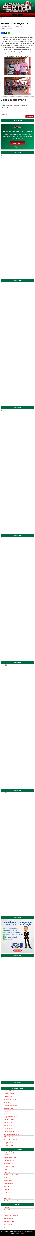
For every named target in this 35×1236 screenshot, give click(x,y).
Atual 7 (6, 1195)
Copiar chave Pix (17, 143)
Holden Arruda (8, 1111)
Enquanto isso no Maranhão (12, 1134)
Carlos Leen (7, 1178)
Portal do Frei (8, 1183)
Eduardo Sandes (9, 1119)
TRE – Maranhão (9, 1221)
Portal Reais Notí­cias (10, 1105)
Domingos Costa (9, 1166)
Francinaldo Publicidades (12, 1140)
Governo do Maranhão (11, 1216)
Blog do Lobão (8, 1128)
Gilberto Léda (8, 1145)
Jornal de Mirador (9, 1091)
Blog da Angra (8, 1108)
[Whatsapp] (21, 15)
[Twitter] (19, 15)
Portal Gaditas (8, 1163)
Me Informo (7, 1114)
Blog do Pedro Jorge (10, 1117)
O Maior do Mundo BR (11, 1175)
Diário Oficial (8, 1210)
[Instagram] (16, 15)
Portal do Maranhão (10, 1099)
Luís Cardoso (8, 1189)
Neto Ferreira (8, 1192)
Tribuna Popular (9, 1137)
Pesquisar (4, 114)
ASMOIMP (7, 1102)
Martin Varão (8, 1125)
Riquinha (6, 1186)
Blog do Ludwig (9, 1152)
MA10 (5, 1169)
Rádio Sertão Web (9, 1131)
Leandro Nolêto (9, 1093)
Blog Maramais (8, 1143)
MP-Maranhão (8, 1218)
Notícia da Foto (9, 1172)
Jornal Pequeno (9, 1160)
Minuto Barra (8, 1181)
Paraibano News (9, 1122)
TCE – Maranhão (9, 1224)
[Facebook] (13, 15)
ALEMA (6, 1207)
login (15, 105)
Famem (6, 1213)
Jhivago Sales (8, 1096)
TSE (5, 1227)
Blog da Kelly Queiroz (10, 1157)
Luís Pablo (7, 1198)
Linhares (6, 1155)
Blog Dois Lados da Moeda (12, 1201)
